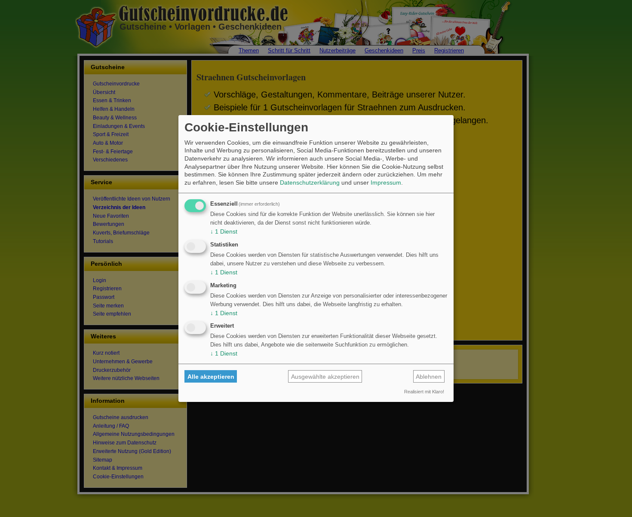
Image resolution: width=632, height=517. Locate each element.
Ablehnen (429, 376)
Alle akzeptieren (210, 376)
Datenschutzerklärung (310, 182)
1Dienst (223, 231)
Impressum (386, 182)
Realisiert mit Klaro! (424, 391)
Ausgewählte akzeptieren (325, 376)
